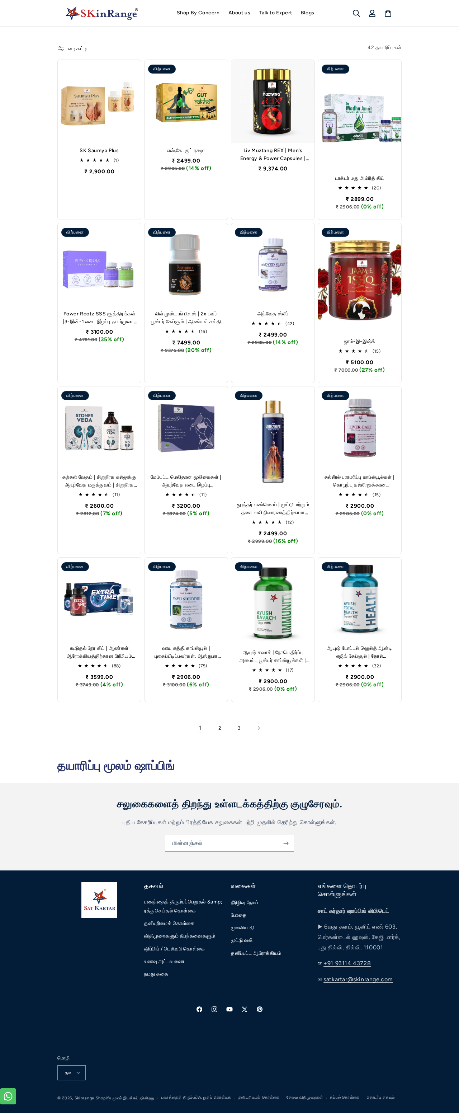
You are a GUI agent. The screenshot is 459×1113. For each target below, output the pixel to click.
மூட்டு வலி (242, 941)
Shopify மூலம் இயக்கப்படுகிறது (125, 1097)
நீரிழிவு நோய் (244, 903)
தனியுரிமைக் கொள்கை (169, 924)
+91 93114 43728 (347, 963)
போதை (238, 915)
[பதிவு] (286, 843)
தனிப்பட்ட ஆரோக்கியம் (256, 953)
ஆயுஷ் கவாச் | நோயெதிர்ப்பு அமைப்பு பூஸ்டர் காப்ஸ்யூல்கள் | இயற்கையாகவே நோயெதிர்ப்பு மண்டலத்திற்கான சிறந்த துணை (273, 657)
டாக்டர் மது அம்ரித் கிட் (359, 178)
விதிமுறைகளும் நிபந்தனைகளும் (180, 936)
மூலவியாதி (243, 928)
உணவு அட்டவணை (164, 962)
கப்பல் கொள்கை (345, 1097)
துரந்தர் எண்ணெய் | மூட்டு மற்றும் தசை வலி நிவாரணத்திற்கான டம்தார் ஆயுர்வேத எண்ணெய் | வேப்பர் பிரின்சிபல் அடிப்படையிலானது (273, 509)
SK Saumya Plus (99, 150)
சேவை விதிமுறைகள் (305, 1097)
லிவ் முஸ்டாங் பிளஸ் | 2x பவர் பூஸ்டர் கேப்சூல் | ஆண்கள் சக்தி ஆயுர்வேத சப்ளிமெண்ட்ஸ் (186, 318)
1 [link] (200, 727)
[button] (356, 13)
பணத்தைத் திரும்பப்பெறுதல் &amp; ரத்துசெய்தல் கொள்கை (183, 906)
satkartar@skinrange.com (358, 979)
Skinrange (85, 1097)
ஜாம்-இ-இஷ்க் (359, 341)
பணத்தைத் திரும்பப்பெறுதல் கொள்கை (196, 1097)
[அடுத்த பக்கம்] (258, 728)
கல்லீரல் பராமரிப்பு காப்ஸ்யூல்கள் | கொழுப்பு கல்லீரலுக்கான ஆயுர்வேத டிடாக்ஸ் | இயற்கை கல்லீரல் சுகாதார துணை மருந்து (360, 481)
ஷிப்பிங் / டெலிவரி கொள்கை (174, 949)
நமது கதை (156, 974)
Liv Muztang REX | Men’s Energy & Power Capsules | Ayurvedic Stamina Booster (273, 155)
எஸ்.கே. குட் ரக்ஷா (186, 150)
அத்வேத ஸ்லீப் (273, 314)
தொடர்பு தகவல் (381, 1097)
